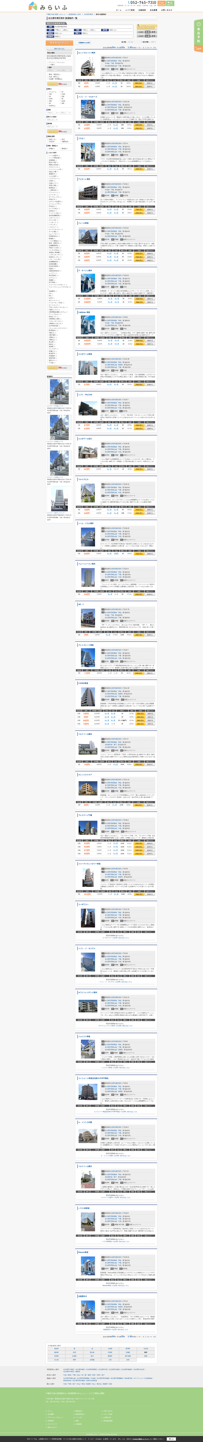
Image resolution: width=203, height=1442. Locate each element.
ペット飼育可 (54, 155)
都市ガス (53, 360)
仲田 (98, 1375)
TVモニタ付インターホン (58, 307)
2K (50, 96)
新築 (77, 1421)
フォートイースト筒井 (86, 564)
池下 (103, 1375)
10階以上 (53, 337)
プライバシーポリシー (55, 1417)
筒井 (119, 58)
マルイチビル (83, 479)
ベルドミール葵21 (85, 1166)
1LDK (63, 94)
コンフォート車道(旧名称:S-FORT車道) (93, 1078)
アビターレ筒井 (84, 179)
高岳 (110, 1384)
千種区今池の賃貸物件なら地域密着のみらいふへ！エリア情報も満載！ (76, 1393)
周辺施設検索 (108, 1421)
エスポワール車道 (85, 354)
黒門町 (128, 1348)
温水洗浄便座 (54, 266)
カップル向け (54, 208)
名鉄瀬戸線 (108, 744)
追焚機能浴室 (54, 262)
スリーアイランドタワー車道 (89, 864)
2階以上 (52, 333)
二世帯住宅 (53, 190)
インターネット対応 (56, 303)
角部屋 (52, 346)
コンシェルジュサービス (58, 328)
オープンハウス (55, 197)
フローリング (54, 218)
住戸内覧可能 (54, 326)
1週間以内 (65, 141)
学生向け (53, 206)
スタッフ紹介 (108, 1414)
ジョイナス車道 (84, 1036)
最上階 (52, 342)
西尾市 (78, 1371)
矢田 (127, 1360)
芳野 (74, 1360)
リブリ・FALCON (85, 395)
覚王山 (99, 1384)
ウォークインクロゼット (58, 285)
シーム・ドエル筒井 (86, 523)
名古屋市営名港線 (78, 1380)
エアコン (53, 278)
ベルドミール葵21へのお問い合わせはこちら (116, 1197)
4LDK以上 (52, 106)
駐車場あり (53, 330)
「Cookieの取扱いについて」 (140, 1439)
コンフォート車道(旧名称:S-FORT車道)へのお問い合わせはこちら (115, 1112)
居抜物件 (53, 356)
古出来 (146, 1348)
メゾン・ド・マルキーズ (87, 97)
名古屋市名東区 (114, 1369)
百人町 (56, 1360)
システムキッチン (56, 255)
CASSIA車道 (83, 683)
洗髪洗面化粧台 (55, 271)
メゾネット (53, 222)
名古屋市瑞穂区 (126, 1369)
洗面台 (52, 268)
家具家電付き (80, 1414)
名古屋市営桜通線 (111, 61)
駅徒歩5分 (79, 1411)
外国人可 (53, 199)
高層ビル (53, 351)
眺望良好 (53, 188)
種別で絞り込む (59, 49)
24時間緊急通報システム (58, 312)
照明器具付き (54, 236)
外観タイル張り (55, 248)
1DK (50, 94)
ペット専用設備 (55, 158)
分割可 (52, 181)
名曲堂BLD (82, 1296)
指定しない (53, 139)
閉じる (171, 1439)
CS (51, 293)
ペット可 (79, 1417)
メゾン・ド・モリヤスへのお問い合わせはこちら (115, 982)
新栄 (69, 1375)
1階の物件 (53, 335)
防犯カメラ (53, 316)
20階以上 (53, 340)
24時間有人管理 (55, 319)
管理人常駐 (53, 185)
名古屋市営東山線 (111, 66)
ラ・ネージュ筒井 (85, 270)
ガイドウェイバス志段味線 (143, 1378)
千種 (112, 63)
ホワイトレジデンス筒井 (87, 992)
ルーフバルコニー (56, 229)
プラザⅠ (81, 138)
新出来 (92, 1352)
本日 (63, 139)
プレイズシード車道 (86, 645)
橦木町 (56, 1352)
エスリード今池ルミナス (55, 406)
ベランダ (53, 225)
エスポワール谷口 (85, 439)
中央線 (107, 63)
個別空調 (53, 358)
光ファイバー (54, 300)
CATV (52, 298)
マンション (61, 62)
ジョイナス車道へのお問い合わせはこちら (116, 1067)
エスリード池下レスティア (56, 513)
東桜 (145, 1356)
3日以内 (51, 141)
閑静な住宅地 (54, 165)
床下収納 (53, 282)
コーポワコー (83, 904)
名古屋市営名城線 (103, 1378)
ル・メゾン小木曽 (85, 1122)
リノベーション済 (56, 169)
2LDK (51, 99)
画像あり (52, 148)
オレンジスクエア (85, 775)
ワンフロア (53, 349)
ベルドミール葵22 (85, 734)
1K (62, 92)
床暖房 (52, 280)
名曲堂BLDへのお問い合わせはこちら (115, 1329)
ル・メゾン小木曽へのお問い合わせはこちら (115, 1156)
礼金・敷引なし (54, 77)
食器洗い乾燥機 (55, 252)
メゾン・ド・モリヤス (86, 948)
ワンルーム (52, 92)
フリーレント (54, 192)
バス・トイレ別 (55, 259)
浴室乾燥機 (53, 264)
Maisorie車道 (83, 1252)
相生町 (56, 1348)
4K (50, 103)
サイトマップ (52, 1424)
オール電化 (53, 231)
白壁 (74, 1352)
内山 (79, 1375)
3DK (50, 101)
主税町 (128, 1352)
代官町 (110, 1352)
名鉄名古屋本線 (91, 1380)
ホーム (50, 1411)
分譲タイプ (53, 183)
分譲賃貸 (79, 1424)
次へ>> (149, 47)
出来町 (74, 1356)
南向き (52, 344)
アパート (52, 62)
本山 (78, 1384)
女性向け (53, 211)
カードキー (53, 195)
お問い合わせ (108, 1411)
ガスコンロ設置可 (56, 201)
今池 (119, 152)
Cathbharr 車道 (84, 312)
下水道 (52, 363)
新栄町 (120, 107)
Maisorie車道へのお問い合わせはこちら (116, 1285)
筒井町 (56, 1356)
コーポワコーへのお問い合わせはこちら (115, 938)
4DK (63, 103)
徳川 (92, 1356)
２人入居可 (53, 176)
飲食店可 (53, 353)
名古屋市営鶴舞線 (117, 1378)
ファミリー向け (55, 213)
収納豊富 (53, 291)
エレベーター (54, 234)
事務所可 (53, 174)
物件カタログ (52, 1427)
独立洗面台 (53, 275)
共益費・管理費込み (55, 79)
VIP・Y (81, 604)
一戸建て (52, 64)
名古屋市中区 (103, 1369)
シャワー (53, 273)
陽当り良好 (53, 162)
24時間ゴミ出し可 (56, 323)
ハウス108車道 (84, 1208)
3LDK (63, 101)
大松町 (110, 1348)
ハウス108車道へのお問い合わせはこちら (115, 1241)
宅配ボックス (54, 310)
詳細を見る (138, 83)
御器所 (105, 1384)
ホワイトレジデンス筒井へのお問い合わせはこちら (116, 1026)
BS (51, 296)
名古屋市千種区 (68, 1369)
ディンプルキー (55, 314)
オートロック (54, 305)
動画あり (65, 148)
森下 (115, 744)
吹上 (93, 1384)
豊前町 (110, 1356)
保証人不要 (53, 172)
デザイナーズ (54, 167)
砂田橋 (92, 1360)
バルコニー (53, 227)
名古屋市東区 (113, 58)
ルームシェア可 (55, 204)
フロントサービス (56, 321)
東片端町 (128, 1356)
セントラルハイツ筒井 (86, 53)
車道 (119, 61)
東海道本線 (67, 1380)
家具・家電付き (55, 243)
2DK (63, 96)
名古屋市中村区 (68, 1371)
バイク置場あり (55, 241)
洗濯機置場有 (54, 245)
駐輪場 (52, 238)
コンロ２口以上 (55, 250)
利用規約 (51, 1421)
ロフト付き (53, 220)
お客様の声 (107, 1417)
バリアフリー (54, 179)
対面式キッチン (55, 257)
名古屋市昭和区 (91, 1369)
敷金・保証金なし (55, 74)
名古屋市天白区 (139, 1369)
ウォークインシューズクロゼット (59, 288)
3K (62, 99)
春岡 (89, 1375)
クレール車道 (83, 223)
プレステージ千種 (85, 815)
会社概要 (51, 1414)
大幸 (110, 1360)
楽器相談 (53, 160)
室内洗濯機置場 (55, 215)
